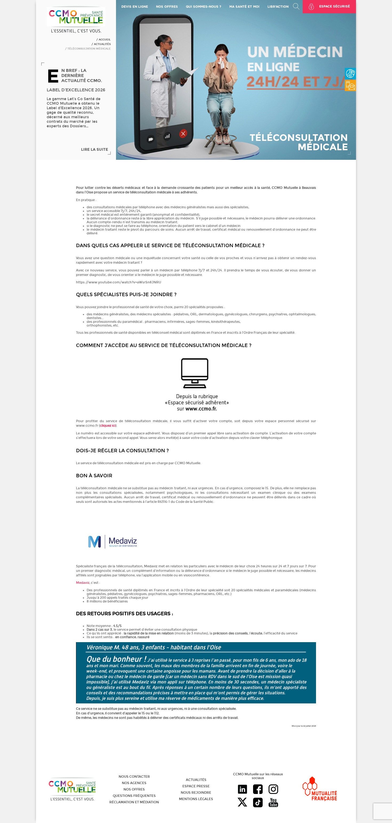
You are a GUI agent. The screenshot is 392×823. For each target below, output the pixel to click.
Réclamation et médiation (134, 802)
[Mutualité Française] (320, 789)
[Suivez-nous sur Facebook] (258, 789)
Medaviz (82, 583)
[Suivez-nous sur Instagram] (273, 789)
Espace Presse (196, 786)
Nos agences (134, 783)
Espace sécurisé (334, 6)
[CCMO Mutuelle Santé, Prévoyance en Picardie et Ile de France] (76, 32)
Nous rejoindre (196, 793)
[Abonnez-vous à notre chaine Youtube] (273, 803)
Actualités (102, 44)
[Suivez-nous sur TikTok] (258, 803)
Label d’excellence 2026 (76, 89)
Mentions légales (196, 799)
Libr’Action (278, 6)
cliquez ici (107, 425)
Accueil (105, 39)
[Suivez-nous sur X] (242, 803)
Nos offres (134, 789)
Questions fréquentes (134, 796)
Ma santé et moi (244, 6)
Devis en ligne (134, 6)
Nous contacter (134, 777)
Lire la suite (94, 149)
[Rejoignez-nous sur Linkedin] (242, 789)
